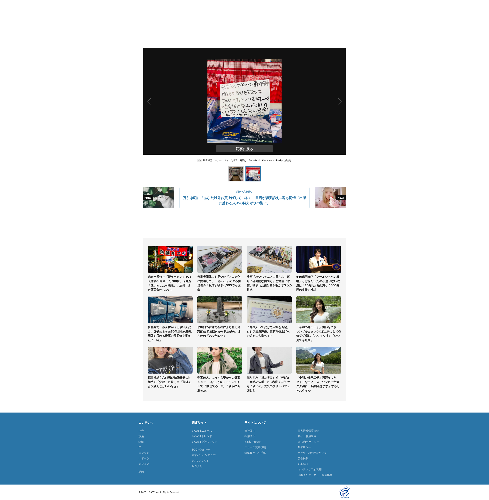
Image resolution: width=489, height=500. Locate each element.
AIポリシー (304, 447)
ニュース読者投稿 (255, 447)
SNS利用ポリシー (308, 441)
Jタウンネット (200, 460)
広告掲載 (303, 458)
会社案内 (249, 430)
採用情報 (249, 436)
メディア (143, 463)
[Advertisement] (244, 222)
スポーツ (143, 458)
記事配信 (303, 463)
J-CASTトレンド (202, 436)
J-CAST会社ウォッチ (204, 441)
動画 (141, 471)
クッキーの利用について (312, 452)
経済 (141, 441)
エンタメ (143, 452)
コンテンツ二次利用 (310, 469)
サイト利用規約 (307, 436)
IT (139, 447)
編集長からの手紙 (255, 452)
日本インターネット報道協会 (315, 475)
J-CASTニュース (202, 430)
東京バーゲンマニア (204, 455)
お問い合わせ (252, 441)
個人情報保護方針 (308, 430)
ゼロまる (197, 466)
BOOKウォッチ (201, 449)
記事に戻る (244, 149)
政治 (141, 436)
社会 (141, 430)
